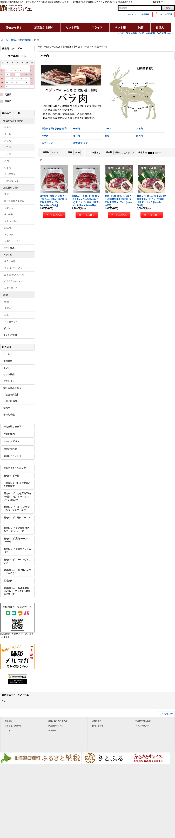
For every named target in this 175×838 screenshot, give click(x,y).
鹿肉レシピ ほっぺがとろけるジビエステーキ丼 (17, 508)
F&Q (159, 33)
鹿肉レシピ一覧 (11, 475)
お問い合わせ (10, 448)
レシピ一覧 (123, 33)
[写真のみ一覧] (151, 152)
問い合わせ (169, 33)
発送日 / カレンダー (13, 456)
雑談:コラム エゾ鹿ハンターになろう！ (17, 571)
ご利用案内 (9, 434)
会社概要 (150, 33)
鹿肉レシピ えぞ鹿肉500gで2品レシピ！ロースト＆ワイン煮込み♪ (17, 496)
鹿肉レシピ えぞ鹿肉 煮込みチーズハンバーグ (16, 529)
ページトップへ (168, 714)
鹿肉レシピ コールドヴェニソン (17, 561)
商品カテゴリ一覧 (55, 726)
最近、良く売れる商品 (57, 721)
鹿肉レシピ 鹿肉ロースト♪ (17, 519)
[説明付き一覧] (159, 152)
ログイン (132, 14)
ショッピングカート (13, 726)
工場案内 (8, 580)
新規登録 (145, 14)
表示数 (46, 152)
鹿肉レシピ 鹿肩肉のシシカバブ (17, 550)
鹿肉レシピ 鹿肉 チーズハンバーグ (16, 540)
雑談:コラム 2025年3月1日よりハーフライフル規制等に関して (17, 591)
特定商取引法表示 (12, 426)
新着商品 (52, 730)
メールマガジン (11, 441)
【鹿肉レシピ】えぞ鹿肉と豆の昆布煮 (17, 484)
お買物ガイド (137, 33)
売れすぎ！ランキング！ (16, 468)
